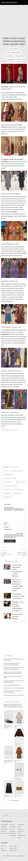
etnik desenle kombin (8, 474)
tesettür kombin (7, 493)
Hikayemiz (3, 846)
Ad (5, 524)
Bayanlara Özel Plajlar (21, 832)
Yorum (6, 523)
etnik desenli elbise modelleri (10, 478)
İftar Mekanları (21, 824)
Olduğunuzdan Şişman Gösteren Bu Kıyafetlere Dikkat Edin (22, 554)
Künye (2, 848)
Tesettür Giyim (7, 489)
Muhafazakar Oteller (5, 833)
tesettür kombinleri (8, 497)
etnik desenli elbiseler (8, 482)
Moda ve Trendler (7, 56)
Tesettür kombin (5, 417)
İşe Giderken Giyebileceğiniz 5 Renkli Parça (6, 554)
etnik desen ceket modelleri (17, 470)
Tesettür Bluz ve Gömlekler (14, 59)
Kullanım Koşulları (13, 850)
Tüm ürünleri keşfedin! (14, 800)
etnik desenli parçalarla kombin (10, 485)
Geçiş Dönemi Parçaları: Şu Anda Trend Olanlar (18, 596)
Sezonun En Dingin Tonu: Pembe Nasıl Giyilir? (14, 688)
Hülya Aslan (3, 826)
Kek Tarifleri (12, 828)
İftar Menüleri (4, 831)
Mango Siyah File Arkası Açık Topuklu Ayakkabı (8, 726)
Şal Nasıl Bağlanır (4, 824)
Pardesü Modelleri (20, 56)
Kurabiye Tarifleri (13, 826)
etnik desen (6, 470)
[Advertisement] (14, 20)
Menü (25, 2)
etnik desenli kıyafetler (20, 482)
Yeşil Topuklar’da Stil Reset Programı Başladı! (14, 695)
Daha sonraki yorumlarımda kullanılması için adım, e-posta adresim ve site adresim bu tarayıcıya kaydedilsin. (13, 535)
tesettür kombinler (17, 493)
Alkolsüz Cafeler (13, 835)
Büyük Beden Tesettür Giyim (13, 832)
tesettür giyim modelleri (18, 489)
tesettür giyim (20, 163)
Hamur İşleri (12, 824)
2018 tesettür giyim (14, 467)
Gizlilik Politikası (13, 848)
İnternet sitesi (8, 529)
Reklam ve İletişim (13, 846)
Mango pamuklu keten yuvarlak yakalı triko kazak (8, 761)
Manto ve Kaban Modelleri (14, 52)
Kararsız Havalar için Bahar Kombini (17, 616)
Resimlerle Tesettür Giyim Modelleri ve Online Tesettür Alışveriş (9, 2)
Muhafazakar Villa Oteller (21, 836)
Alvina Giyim (20, 828)
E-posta (6, 527)
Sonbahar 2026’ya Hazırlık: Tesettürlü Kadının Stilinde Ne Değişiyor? (18, 606)
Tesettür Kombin (4, 828)
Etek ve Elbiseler (14, 49)
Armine (19, 826)
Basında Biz (3, 850)
